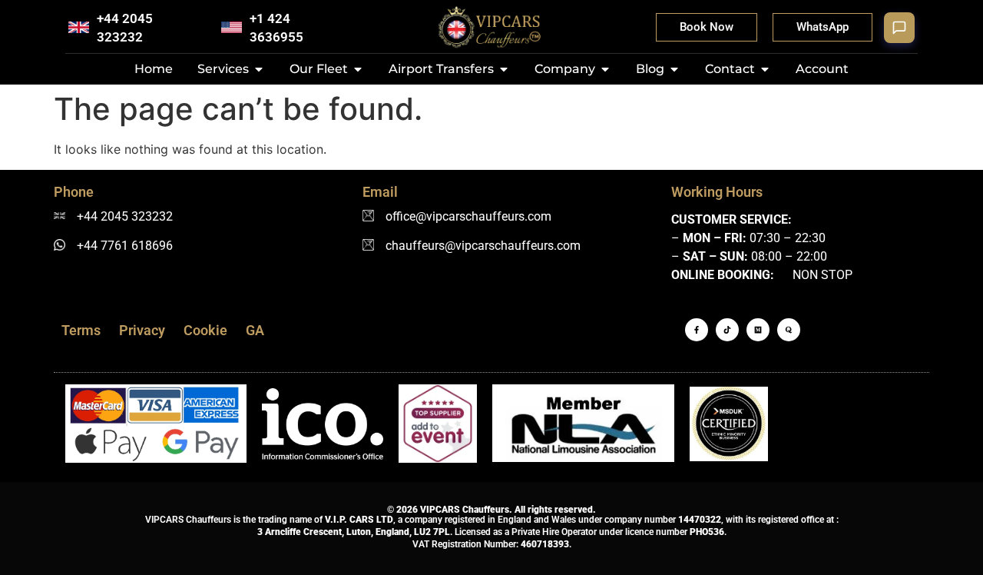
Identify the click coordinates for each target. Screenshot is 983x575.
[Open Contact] (765, 69)
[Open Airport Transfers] (504, 69)
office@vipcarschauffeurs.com (468, 216)
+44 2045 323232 (125, 216)
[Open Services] (259, 69)
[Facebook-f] (696, 329)
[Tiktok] (727, 329)
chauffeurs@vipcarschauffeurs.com (483, 245)
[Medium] (758, 329)
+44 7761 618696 (125, 245)
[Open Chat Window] (899, 27)
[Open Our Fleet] (358, 69)
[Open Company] (605, 69)
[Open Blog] (674, 69)
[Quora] (788, 329)
